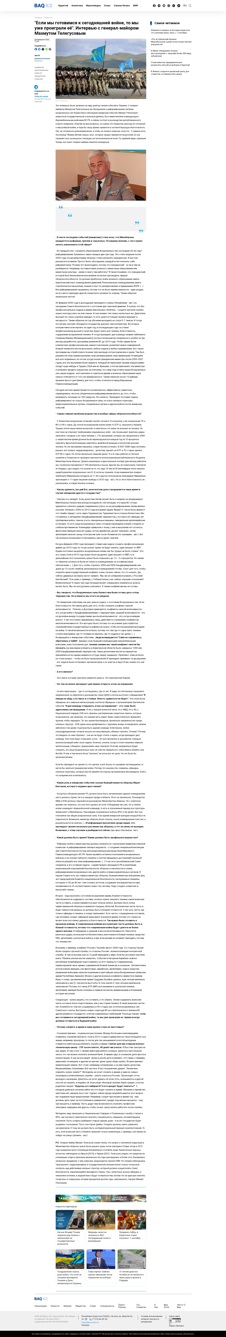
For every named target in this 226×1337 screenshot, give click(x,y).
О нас (156, 1305)
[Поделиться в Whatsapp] (46, 49)
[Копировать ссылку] (50, 49)
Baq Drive (166, 1305)
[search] (190, 5)
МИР (135, 5)
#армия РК (39, 67)
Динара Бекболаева (42, 59)
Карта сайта (174, 1316)
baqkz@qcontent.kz (90, 1322)
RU (185, 5)
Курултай (63, 5)
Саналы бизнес (122, 5)
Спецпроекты (107, 1306)
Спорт (107, 5)
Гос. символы (141, 1305)
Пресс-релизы (122, 1305)
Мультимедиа (93, 5)
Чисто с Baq (181, 1305)
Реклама (85, 1325)
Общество (80, 1306)
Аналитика (77, 5)
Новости (48, 17)
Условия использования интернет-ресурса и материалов (151, 1319)
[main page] (43, 6)
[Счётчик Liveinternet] (175, 1320)
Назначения (41, 1306)
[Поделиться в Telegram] (39, 49)
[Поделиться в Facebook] (36, 49)
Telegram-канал (41, 96)
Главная (38, 17)
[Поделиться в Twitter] (43, 49)
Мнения (67, 1306)
